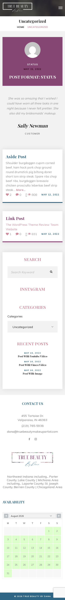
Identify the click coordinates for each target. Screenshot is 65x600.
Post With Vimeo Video (32, 364)
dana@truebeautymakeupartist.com (32, 431)
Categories (15, 316)
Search (51, 272)
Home (20, 27)
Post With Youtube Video (32, 356)
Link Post (15, 218)
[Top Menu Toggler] (60, 8)
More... (21, 190)
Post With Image (32, 373)
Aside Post (16, 156)
